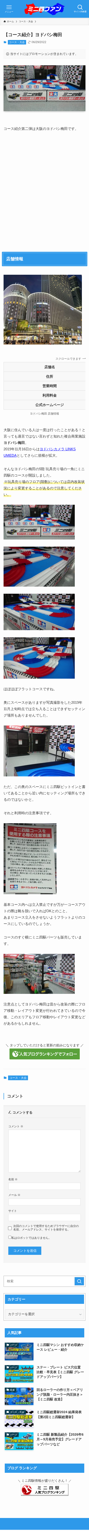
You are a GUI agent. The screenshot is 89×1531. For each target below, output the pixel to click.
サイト (12, 1210)
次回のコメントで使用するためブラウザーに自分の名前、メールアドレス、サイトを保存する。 (46, 1227)
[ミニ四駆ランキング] (44, 1494)
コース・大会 (17, 42)
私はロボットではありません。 (31, 1237)
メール (14, 1195)
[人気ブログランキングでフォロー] (44, 1058)
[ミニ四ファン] (44, 9)
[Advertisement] (44, 190)
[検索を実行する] (79, 1281)
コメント (15, 1126)
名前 (13, 1179)
